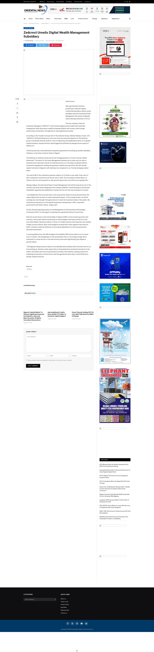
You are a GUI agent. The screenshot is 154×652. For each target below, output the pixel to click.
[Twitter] (17, 108)
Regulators (115, 18)
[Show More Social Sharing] (64, 45)
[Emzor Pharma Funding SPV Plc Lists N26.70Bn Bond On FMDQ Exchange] (83, 304)
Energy (94, 18)
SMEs (66, 18)
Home (31, 18)
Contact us (87, 1)
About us (42, 1)
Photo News (39, 18)
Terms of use (50, 1)
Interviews (57, 18)
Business (104, 18)
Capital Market (28, 28)
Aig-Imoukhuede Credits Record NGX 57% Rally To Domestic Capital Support (57, 314)
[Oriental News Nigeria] (36, 10)
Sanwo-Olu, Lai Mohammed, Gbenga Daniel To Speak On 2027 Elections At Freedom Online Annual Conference (115, 488)
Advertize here (78, 1)
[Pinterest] (17, 117)
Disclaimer (69, 1)
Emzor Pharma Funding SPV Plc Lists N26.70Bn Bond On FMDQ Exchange (83, 314)
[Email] (17, 122)
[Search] (129, 19)
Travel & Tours (83, 18)
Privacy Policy (60, 1)
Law (72, 18)
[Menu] (24, 18)
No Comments (51, 40)
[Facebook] (17, 103)
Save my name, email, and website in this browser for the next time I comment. (50, 360)
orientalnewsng (29, 40)
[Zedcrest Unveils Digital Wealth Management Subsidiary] (59, 72)
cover (26, 276)
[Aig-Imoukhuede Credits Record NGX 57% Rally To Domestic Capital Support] (59, 304)
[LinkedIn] (17, 112)
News (48, 18)
